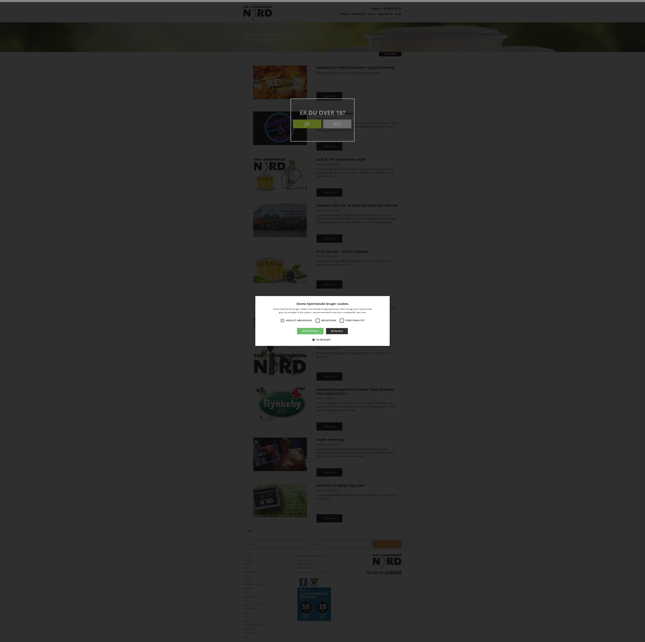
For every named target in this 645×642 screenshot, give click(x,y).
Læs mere (361, 312)
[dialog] (322, 321)
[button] (322, 340)
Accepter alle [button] (310, 331)
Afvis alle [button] (337, 331)
